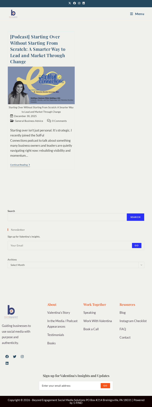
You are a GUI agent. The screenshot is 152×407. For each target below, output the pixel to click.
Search (11, 211)
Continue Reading (20, 165)
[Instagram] (22, 356)
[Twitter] (14, 356)
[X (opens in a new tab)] (69, 3)
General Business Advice (29, 120)
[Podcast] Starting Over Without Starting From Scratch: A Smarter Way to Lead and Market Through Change (37, 49)
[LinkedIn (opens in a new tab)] (83, 3)
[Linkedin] (7, 363)
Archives (12, 259)
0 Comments (59, 120)
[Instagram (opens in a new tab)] (79, 3)
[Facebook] (7, 356)
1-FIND (77, 402)
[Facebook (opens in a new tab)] (74, 3)
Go (137, 245)
